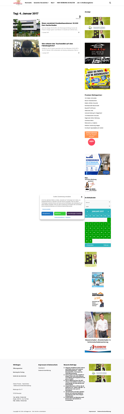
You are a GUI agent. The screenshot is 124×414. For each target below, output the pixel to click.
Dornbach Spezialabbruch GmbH (94, 128)
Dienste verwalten (46, 209)
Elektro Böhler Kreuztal (91, 103)
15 (109, 228)
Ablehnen (58, 213)
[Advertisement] (47, 70)
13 (101, 228)
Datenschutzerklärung (59, 217)
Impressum (67, 217)
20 (101, 232)
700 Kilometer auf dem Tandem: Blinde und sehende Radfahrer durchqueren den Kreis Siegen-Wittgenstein (74, 394)
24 (90, 236)
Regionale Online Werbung (92, 118)
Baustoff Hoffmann (90, 108)
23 (86, 236)
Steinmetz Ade (89, 110)
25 (94, 236)
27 (101, 236)
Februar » (107, 245)
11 (94, 228)
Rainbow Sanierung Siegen (92, 125)
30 (86, 241)
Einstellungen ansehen (75, 213)
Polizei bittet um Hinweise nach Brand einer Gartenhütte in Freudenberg (74, 399)
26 (98, 236)
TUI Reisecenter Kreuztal (92, 115)
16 (86, 232)
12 (97, 228)
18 (94, 232)
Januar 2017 (98, 211)
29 (109, 236)
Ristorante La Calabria (91, 123)
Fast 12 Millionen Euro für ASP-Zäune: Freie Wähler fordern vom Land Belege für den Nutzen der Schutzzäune (75, 382)
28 (105, 236)
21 (105, 232)
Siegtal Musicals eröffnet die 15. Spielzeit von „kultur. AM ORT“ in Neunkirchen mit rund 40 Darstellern (75, 388)
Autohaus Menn (89, 120)
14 (105, 228)
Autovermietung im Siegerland (93, 113)
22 (109, 232)
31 (90, 241)
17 (90, 232)
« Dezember (90, 245)
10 (90, 228)
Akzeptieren (46, 213)
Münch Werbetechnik (91, 100)
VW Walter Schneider (91, 98)
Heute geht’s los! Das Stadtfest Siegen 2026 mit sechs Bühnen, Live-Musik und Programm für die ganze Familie (75, 377)
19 (97, 232)
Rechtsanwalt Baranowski (92, 105)
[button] (81, 197)
